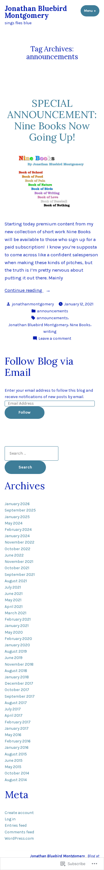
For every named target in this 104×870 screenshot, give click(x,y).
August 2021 (16, 580)
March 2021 (15, 613)
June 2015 (14, 760)
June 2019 (14, 657)
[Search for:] (31, 453)
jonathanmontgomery (33, 304)
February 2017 (18, 722)
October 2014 (17, 773)
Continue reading (24, 290)
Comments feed (19, 832)
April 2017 (14, 715)
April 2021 (14, 606)
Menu (91, 11)
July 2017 (13, 709)
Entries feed (16, 825)
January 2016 (17, 747)
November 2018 (19, 664)
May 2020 (14, 632)
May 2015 (13, 766)
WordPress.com (19, 838)
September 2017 (20, 696)
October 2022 (17, 548)
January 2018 (17, 677)
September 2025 (20, 510)
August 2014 (16, 779)
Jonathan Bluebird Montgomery (36, 12)
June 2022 (14, 555)
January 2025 (17, 516)
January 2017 (17, 728)
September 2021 (20, 574)
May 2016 (13, 734)
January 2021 (17, 625)
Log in (10, 819)
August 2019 (16, 651)
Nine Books (80, 324)
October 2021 (17, 567)
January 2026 (17, 503)
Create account (19, 812)
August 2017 (16, 702)
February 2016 (18, 741)
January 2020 (17, 645)
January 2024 (17, 535)
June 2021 (14, 593)
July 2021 (13, 587)
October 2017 (17, 689)
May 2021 (13, 600)
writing (49, 331)
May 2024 (14, 523)
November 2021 (19, 561)
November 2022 (19, 542)
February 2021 (18, 619)
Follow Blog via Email (39, 366)
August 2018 (16, 670)
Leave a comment (54, 338)
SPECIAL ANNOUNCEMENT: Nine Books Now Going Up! (52, 120)
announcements (52, 311)
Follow (24, 412)
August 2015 (16, 754)
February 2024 (18, 529)
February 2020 (18, 638)
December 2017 (19, 683)
